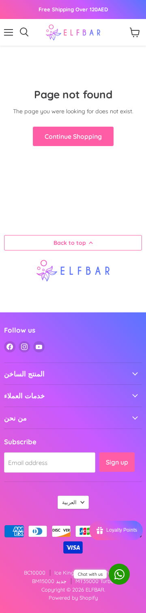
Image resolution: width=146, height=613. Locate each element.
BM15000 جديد (49, 581)
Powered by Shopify (73, 597)
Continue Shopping (73, 136)
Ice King (64, 572)
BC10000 (34, 572)
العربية (69, 502)
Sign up (117, 462)
